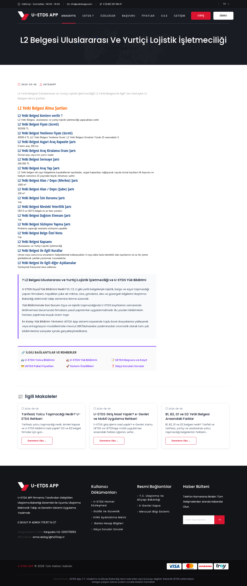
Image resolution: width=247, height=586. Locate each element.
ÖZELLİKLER (108, 16)
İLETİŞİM (179, 16)
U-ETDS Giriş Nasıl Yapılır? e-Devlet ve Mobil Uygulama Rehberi (121, 416)
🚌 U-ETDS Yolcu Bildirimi (38, 360)
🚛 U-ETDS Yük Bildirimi (81, 360)
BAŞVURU (128, 16)
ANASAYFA (68, 16)
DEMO (223, 15)
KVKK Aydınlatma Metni (109, 517)
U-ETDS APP (26, 566)
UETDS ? (88, 16)
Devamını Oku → (37, 440)
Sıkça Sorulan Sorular (108, 529)
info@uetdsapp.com (81, 4)
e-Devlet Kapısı (150, 505)
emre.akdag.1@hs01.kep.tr (49, 537)
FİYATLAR (148, 16)
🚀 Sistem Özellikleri (80, 366)
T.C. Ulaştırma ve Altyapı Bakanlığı (150, 497)
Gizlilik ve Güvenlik (106, 511)
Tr (224, 4)
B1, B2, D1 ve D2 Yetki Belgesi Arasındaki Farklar (187, 416)
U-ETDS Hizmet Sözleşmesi (103, 503)
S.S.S (164, 16)
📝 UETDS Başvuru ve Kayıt (129, 360)
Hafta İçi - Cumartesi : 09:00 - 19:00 (40, 4)
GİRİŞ (200, 15)
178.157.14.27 (48, 522)
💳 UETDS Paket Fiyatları (37, 366)
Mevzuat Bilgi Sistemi (154, 511)
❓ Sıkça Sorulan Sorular (127, 366)
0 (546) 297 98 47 (112, 4)
